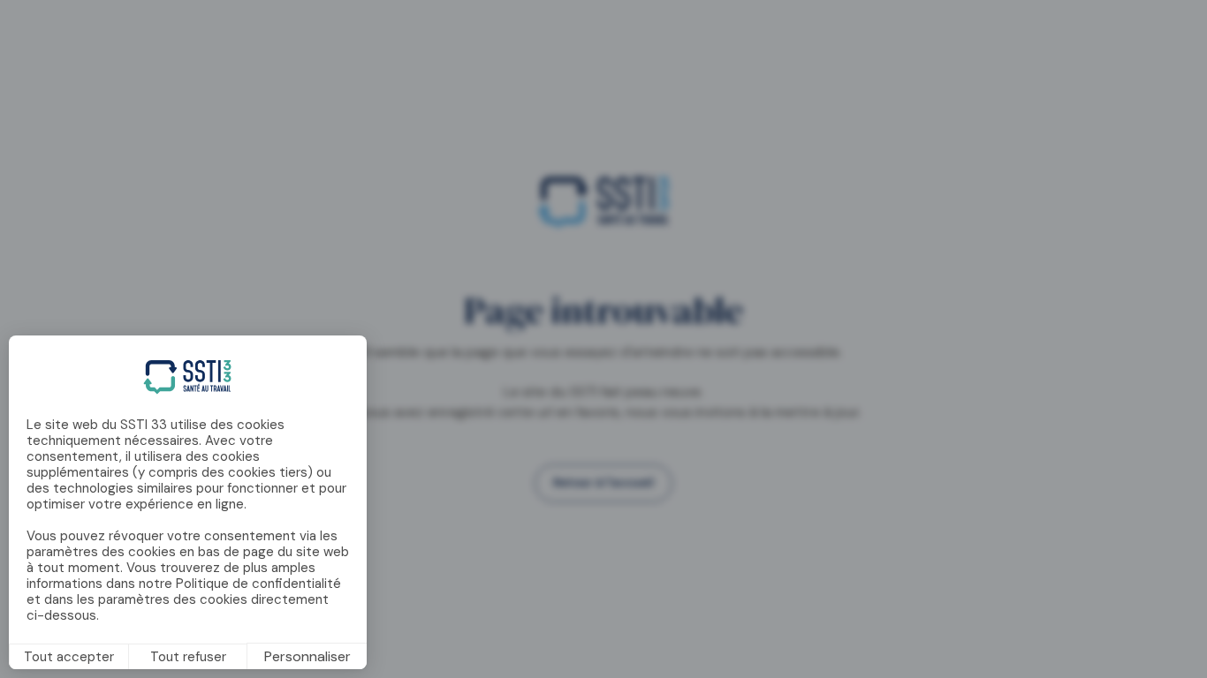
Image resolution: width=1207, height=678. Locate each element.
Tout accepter (69, 657)
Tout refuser (188, 657)
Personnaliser (307, 656)
